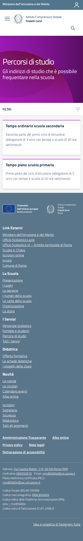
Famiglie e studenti (16, 330)
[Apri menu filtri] (77, 109)
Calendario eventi (15, 391)
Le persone (10, 290)
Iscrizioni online (13, 255)
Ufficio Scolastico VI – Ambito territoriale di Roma (37, 244)
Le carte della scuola (17, 300)
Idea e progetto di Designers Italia (56, 524)
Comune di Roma (15, 265)
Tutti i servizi (11, 341)
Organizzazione (13, 306)
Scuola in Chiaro (14, 250)
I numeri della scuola (17, 295)
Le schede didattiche (17, 361)
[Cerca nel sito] (73, 28)
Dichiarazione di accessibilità (24, 452)
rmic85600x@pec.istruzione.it (21, 482)
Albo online (11, 396)
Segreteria (10, 410)
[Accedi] (76, 5)
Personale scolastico (17, 325)
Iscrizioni (8, 405)
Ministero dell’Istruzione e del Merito (28, 234)
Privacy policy (13, 444)
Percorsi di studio (14, 336)
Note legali (36, 444)
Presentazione (13, 280)
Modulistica (11, 420)
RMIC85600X (40, 495)
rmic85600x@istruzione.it (58, 473)
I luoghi (8, 285)
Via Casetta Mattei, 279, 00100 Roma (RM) (41, 469)
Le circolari (10, 386)
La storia (9, 311)
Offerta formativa (15, 355)
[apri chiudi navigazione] (7, 19)
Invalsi (7, 260)
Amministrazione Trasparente (24, 437)
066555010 (24, 473)
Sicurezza (9, 415)
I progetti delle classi (17, 366)
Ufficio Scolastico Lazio (18, 239)
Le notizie (9, 381)
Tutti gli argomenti (15, 425)
